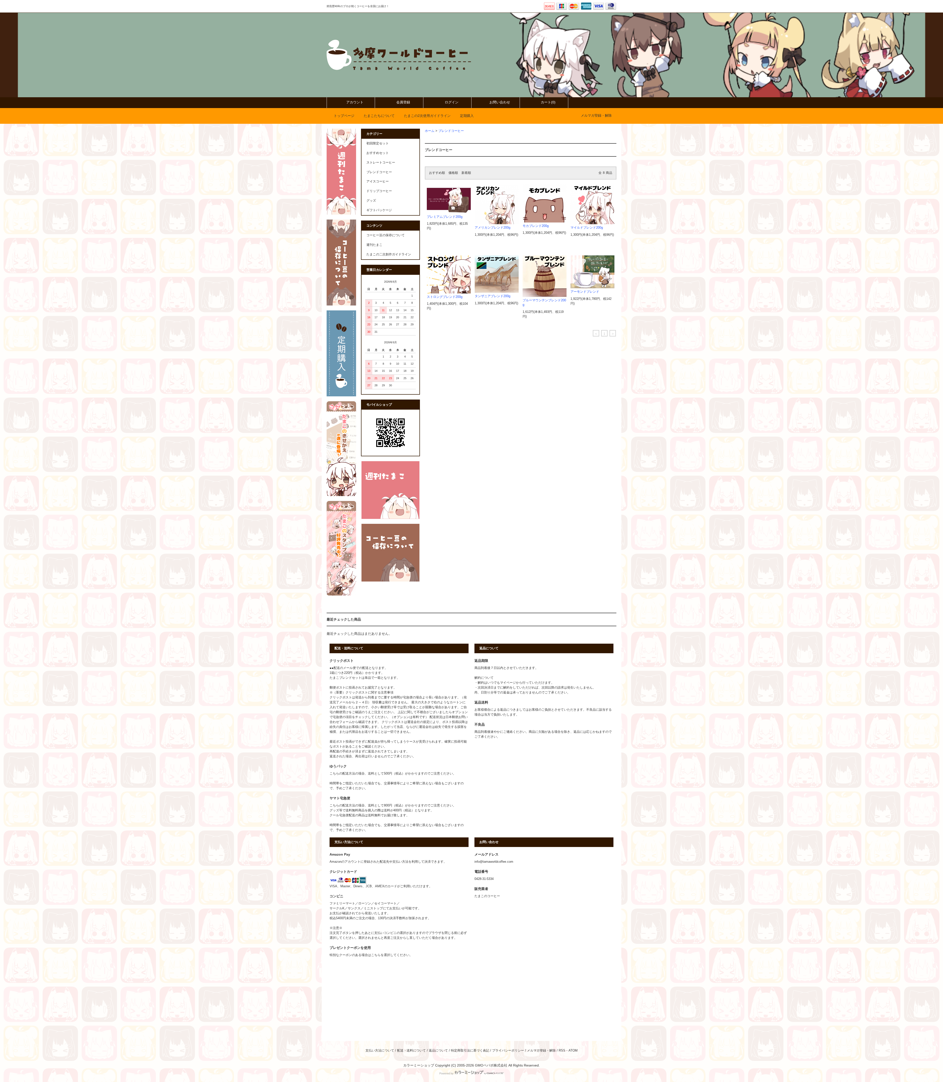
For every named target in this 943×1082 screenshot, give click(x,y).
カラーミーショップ (418, 1065)
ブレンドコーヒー (451, 131)
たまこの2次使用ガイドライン (427, 116)
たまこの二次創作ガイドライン (388, 254)
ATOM (573, 1050)
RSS (562, 1050)
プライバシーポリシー (508, 1050)
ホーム (429, 131)
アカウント (354, 102)
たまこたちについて (379, 116)
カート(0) (548, 102)
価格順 (453, 173)
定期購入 (467, 116)
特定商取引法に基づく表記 (470, 1050)
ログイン (451, 102)
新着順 (466, 173)
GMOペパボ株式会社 (491, 1065)
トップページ (344, 116)
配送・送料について (411, 1050)
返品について (438, 1050)
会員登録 (403, 102)
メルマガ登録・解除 (596, 115)
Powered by (446, 1073)
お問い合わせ (499, 102)
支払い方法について (379, 1050)
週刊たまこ (374, 245)
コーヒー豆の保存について (385, 235)
